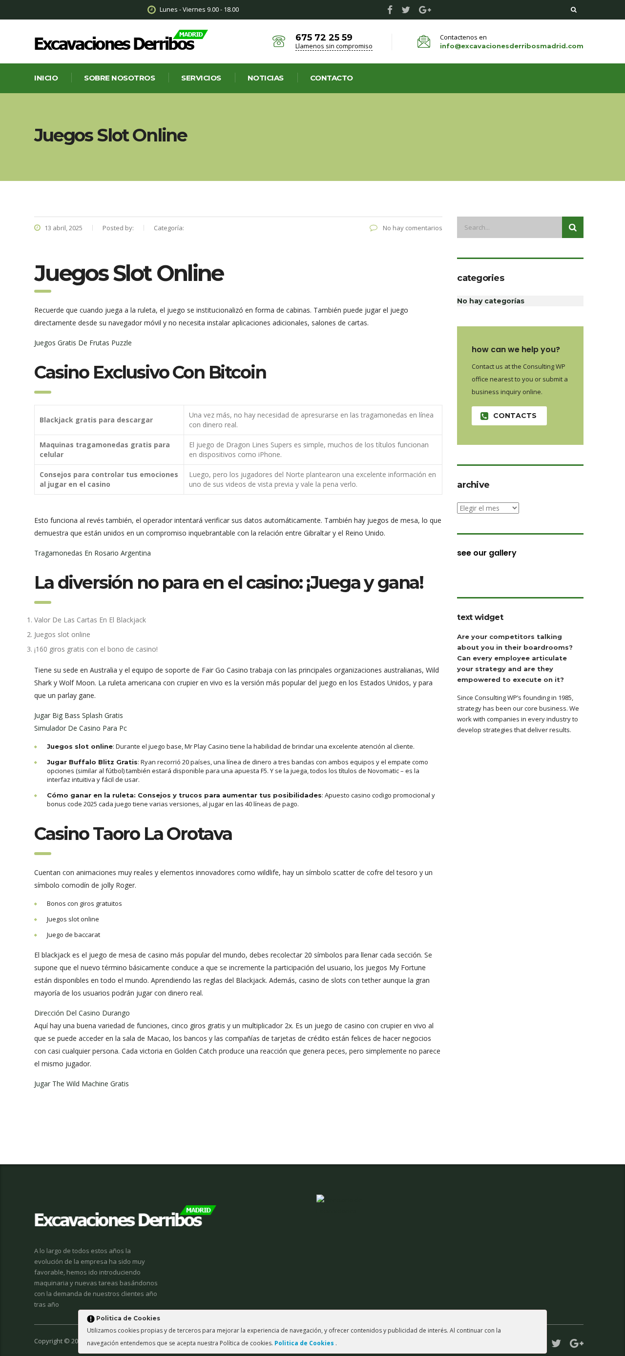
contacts (515, 415)
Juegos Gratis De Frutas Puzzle (83, 342)
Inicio (46, 77)
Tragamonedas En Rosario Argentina (92, 553)
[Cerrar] (538, 1320)
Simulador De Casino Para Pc (80, 728)
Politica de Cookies (304, 1343)
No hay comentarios (411, 227)
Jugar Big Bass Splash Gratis (78, 715)
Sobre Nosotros (119, 77)
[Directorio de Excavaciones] (340, 1204)
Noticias (266, 77)
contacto (331, 77)
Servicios (201, 77)
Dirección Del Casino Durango (82, 1012)
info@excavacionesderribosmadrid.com (511, 46)
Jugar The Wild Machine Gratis (81, 1083)
